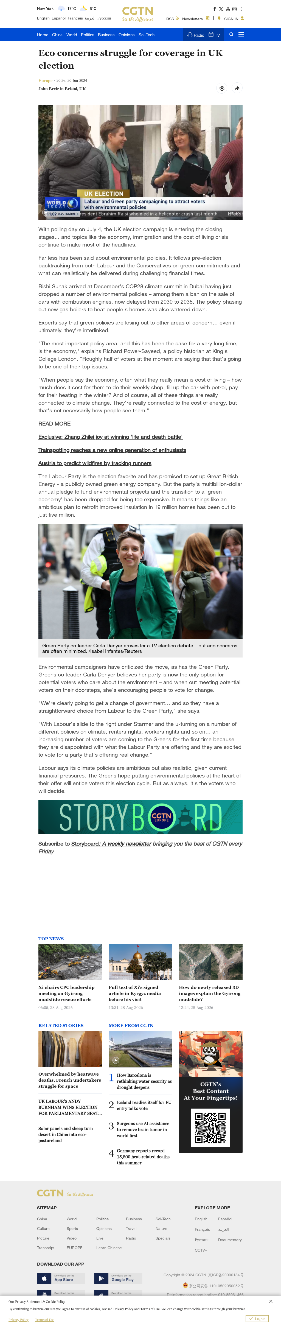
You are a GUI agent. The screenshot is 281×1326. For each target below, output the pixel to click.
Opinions (127, 34)
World (71, 34)
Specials (163, 1238)
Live (99, 1238)
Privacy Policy (19, 1320)
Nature (161, 1228)
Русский (104, 18)
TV (217, 35)
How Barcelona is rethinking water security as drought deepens (144, 1081)
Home (42, 34)
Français (75, 18)
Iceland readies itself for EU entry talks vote (144, 1105)
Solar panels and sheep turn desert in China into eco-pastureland (65, 1134)
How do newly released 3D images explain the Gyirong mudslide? (209, 993)
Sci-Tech (146, 34)
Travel (131, 1228)
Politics (87, 34)
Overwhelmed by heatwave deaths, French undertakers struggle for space (69, 1080)
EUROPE (75, 1247)
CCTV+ (201, 1250)
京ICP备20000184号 (226, 1274)
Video (72, 1238)
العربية (90, 18)
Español (59, 18)
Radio (199, 35)
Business (106, 34)
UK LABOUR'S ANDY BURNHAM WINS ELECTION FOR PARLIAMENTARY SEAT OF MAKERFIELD (68, 1107)
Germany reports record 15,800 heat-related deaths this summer (143, 1156)
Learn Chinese (109, 1247)
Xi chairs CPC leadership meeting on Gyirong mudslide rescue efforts (66, 993)
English (43, 18)
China (57, 34)
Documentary (230, 1239)
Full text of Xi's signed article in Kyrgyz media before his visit (135, 993)
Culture (43, 1228)
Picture (43, 1238)
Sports (72, 1228)
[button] (45, 213)
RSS (170, 18)
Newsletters (192, 18)
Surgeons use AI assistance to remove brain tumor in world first (143, 1129)
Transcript (45, 1247)
